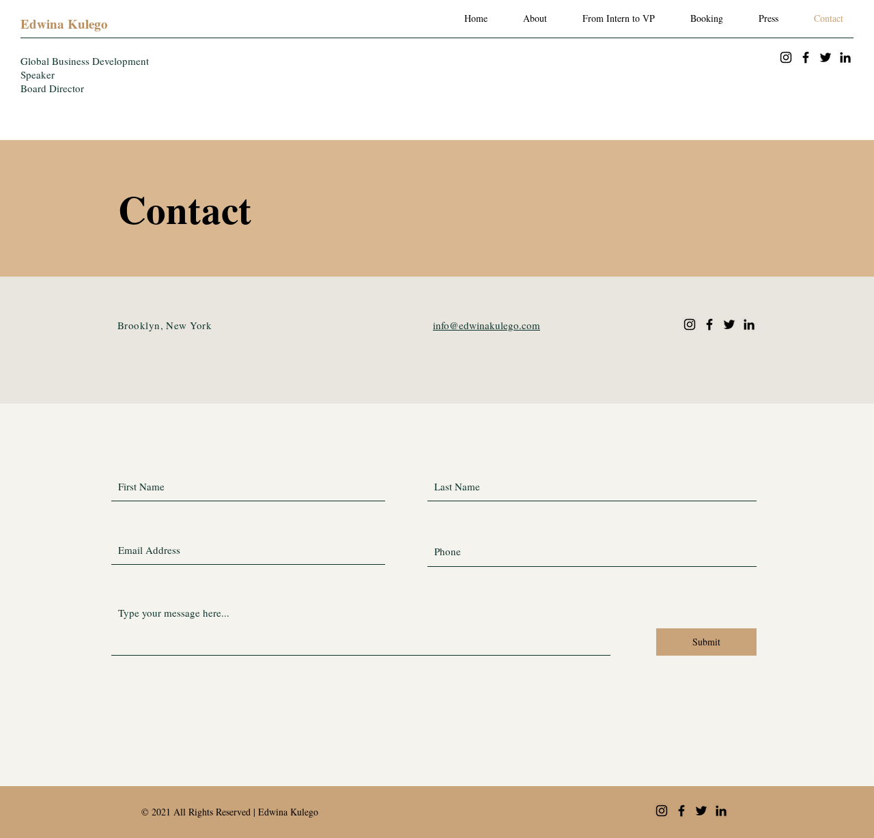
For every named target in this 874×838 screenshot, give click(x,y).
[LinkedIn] (845, 57)
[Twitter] (825, 57)
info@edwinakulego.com (486, 325)
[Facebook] (805, 57)
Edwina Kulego (64, 23)
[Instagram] (785, 57)
